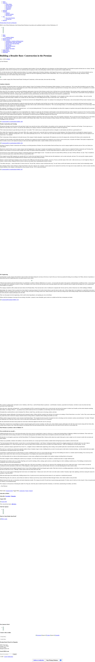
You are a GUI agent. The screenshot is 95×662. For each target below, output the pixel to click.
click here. (14, 504)
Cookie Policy (3, 639)
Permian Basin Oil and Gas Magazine (8, 22)
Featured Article (9, 490)
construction (22, 490)
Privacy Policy (3, 636)
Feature (27, 490)
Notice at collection (39, 660)
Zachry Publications (8, 656)
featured (31, 490)
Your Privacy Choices (52, 660)
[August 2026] (3, 501)
